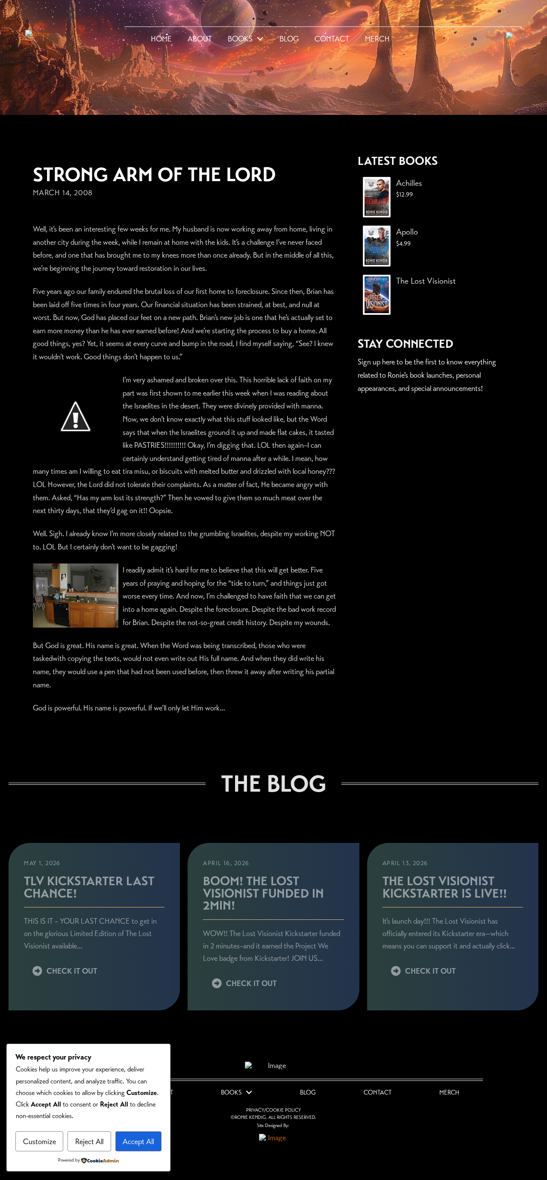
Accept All (138, 1141)
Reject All (89, 1141)
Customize (39, 1141)
